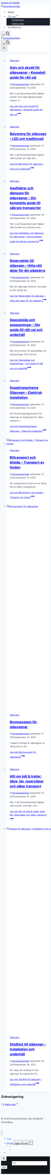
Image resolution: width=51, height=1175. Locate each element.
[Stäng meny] (2, 1133)
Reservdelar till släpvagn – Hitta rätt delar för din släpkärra (27, 265)
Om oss (10, 1143)
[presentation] (28, 441)
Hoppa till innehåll (10, 2)
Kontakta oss (14, 27)
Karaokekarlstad (20, 84)
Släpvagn (14, 60)
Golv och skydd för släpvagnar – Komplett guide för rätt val (27, 72)
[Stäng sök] (4, 1158)
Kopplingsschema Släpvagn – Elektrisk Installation (26, 392)
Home (11, 12)
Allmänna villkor (18, 24)
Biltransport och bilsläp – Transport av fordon (27, 462)
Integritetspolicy (18, 20)
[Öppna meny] (4, 48)
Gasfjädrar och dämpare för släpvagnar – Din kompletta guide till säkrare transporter (25, 198)
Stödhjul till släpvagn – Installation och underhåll (28, 1049)
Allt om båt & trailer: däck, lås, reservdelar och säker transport (27, 781)
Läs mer (26, 110)
